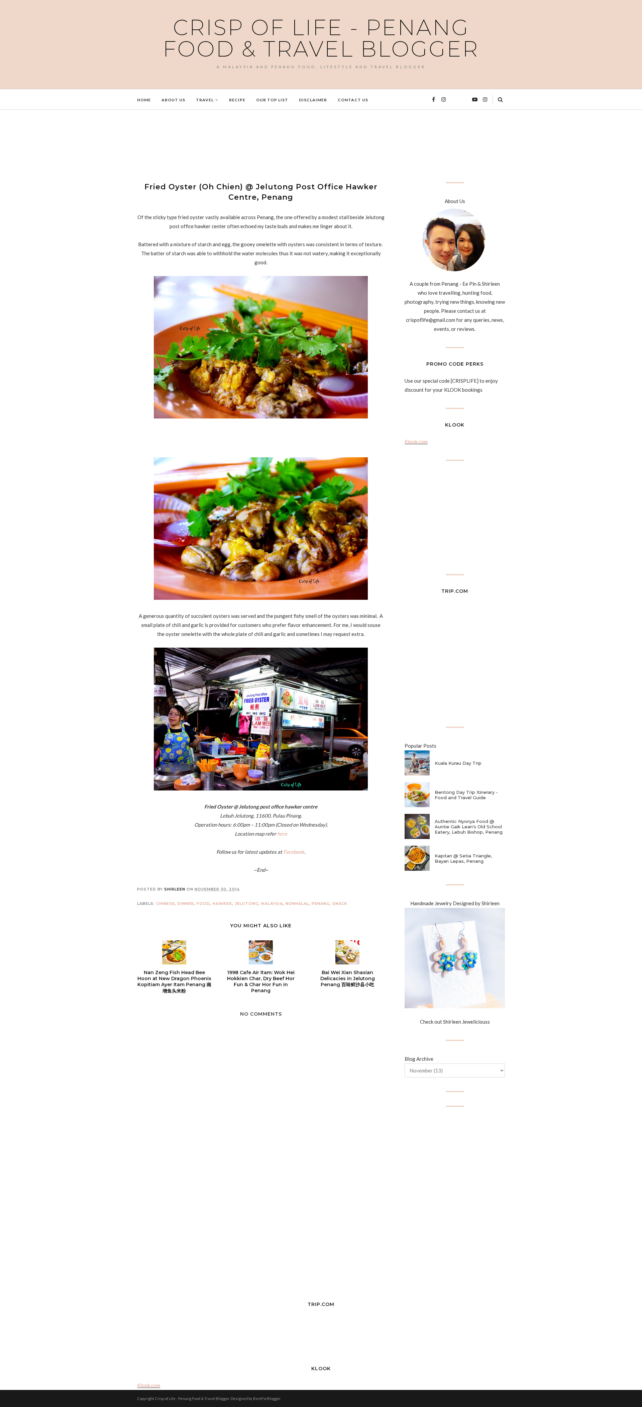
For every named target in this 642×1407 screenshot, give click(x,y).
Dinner (186, 903)
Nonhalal (297, 903)
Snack (339, 903)
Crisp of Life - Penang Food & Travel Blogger (321, 38)
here (282, 834)
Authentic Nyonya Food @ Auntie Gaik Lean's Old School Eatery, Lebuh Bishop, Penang (469, 827)
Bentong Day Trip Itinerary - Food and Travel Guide (466, 794)
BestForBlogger (267, 1398)
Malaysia (272, 903)
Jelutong (246, 903)
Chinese (165, 903)
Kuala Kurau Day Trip (458, 763)
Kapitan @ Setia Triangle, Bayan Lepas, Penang (463, 858)
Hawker (222, 903)
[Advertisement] (259, 145)
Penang (321, 903)
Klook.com (416, 442)
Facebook (293, 852)
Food (203, 903)
